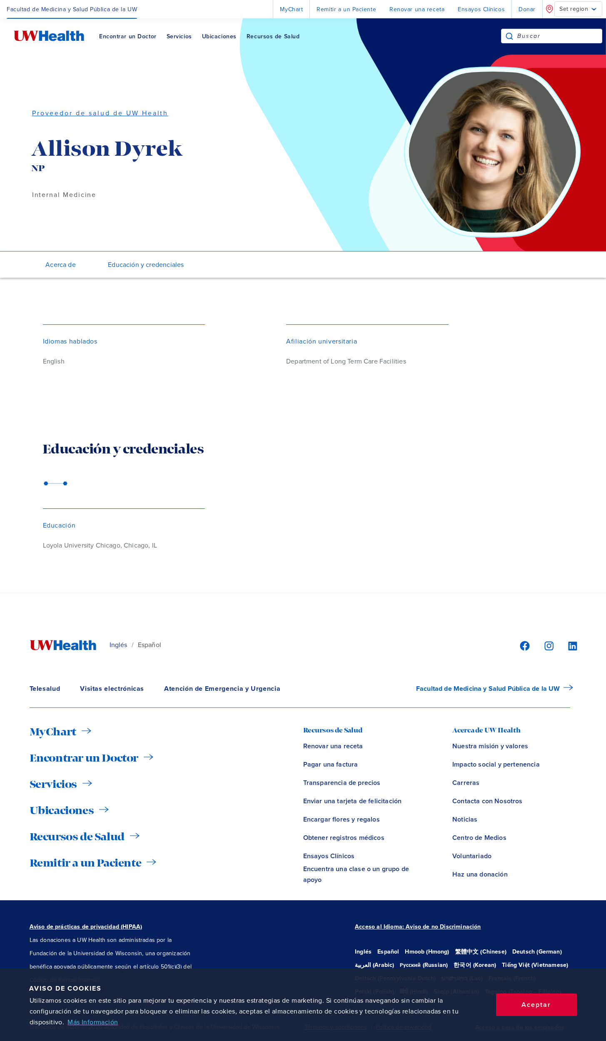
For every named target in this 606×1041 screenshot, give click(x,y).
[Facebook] (523, 645)
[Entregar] (509, 36)
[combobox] (559, 36)
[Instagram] (548, 645)
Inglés (118, 645)
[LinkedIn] (568, 645)
